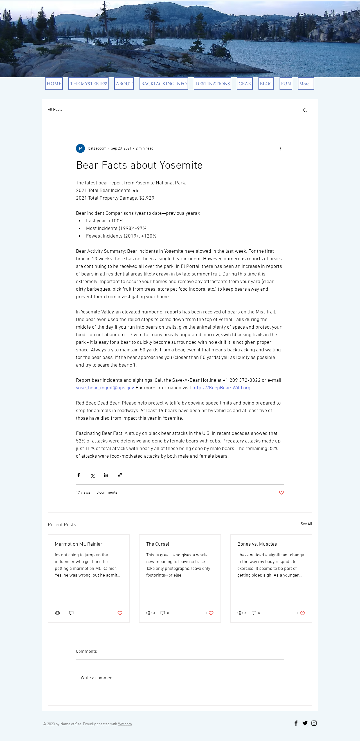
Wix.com (125, 724)
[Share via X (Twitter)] (92, 475)
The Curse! (157, 544)
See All (306, 524)
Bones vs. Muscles (257, 544)
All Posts (55, 109)
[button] (305, 110)
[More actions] (280, 148)
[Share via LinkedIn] (106, 475)
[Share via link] (120, 475)
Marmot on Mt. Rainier (78, 544)
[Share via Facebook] (78, 475)
